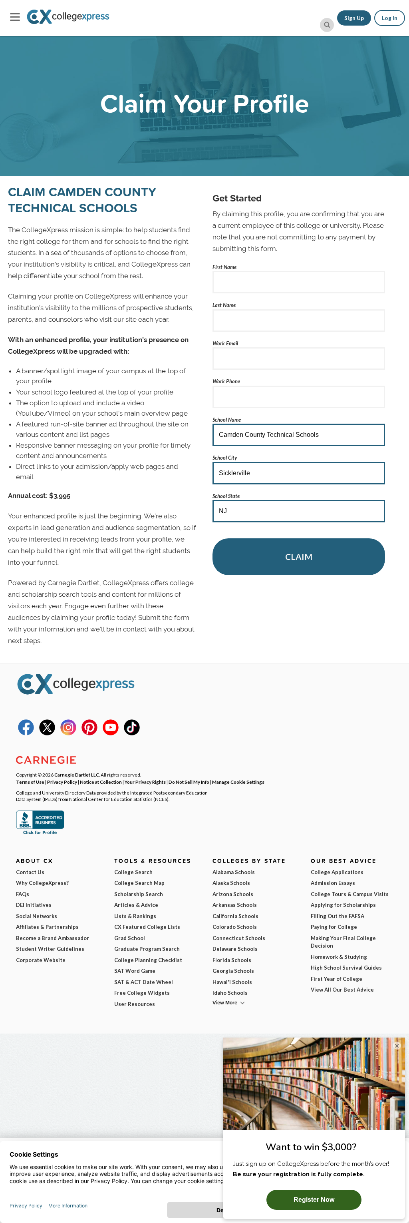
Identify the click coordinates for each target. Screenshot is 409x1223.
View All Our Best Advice (342, 989)
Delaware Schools (235, 949)
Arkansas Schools (234, 905)
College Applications (337, 872)
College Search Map (139, 883)
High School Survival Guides (346, 967)
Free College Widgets (142, 993)
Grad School (129, 938)
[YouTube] (111, 733)
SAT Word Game (134, 971)
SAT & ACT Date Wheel (143, 982)
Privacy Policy (62, 782)
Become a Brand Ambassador (52, 938)
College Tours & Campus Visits (350, 894)
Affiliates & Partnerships (47, 927)
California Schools (235, 916)
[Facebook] (26, 733)
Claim (298, 557)
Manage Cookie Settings (238, 782)
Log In (389, 18)
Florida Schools (231, 960)
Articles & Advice (136, 905)
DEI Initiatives (34, 905)
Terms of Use (30, 782)
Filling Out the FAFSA (337, 916)
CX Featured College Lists (147, 927)
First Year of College (336, 979)
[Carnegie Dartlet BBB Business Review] (40, 833)
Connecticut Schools (238, 938)
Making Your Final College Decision (343, 942)
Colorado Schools (234, 927)
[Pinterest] (89, 733)
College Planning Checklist (148, 960)
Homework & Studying (339, 957)
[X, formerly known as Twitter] (47, 733)
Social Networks (36, 916)
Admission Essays (333, 883)
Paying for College (334, 927)
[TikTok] (132, 733)
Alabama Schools (233, 872)
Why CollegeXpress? (42, 883)
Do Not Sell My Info (189, 782)
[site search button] (327, 25)
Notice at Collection (101, 782)
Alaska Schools (231, 883)
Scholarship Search (138, 894)
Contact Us (30, 872)
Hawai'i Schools (232, 982)
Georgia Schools (233, 971)
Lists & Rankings (135, 916)
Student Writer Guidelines (50, 949)
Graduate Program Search (147, 949)
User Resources (134, 1004)
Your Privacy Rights (145, 782)
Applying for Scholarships (343, 905)
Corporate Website (41, 960)
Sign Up (354, 18)
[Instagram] (68, 733)
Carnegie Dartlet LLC (76, 774)
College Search (133, 872)
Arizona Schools (232, 894)
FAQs (22, 894)
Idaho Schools (230, 993)
